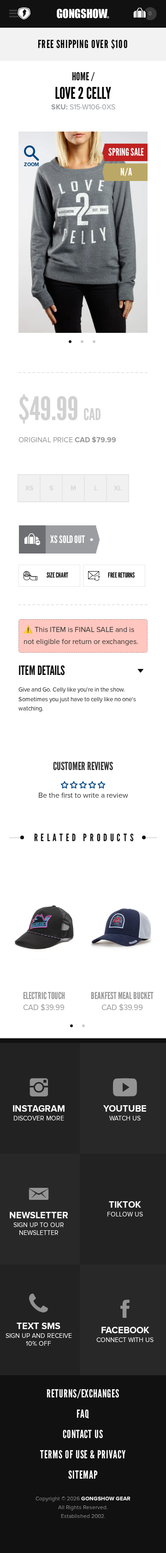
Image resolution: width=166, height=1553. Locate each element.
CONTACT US (83, 1434)
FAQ (83, 1414)
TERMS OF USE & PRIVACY (83, 1454)
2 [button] (83, 342)
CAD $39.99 (44, 1007)
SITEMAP (83, 1474)
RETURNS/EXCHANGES (83, 1393)
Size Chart (57, 575)
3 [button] (95, 342)
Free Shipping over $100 (83, 44)
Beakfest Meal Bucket (122, 995)
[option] (83, 232)
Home (80, 76)
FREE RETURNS (121, 575)
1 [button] (71, 342)
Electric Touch (44, 995)
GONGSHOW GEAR (105, 1498)
